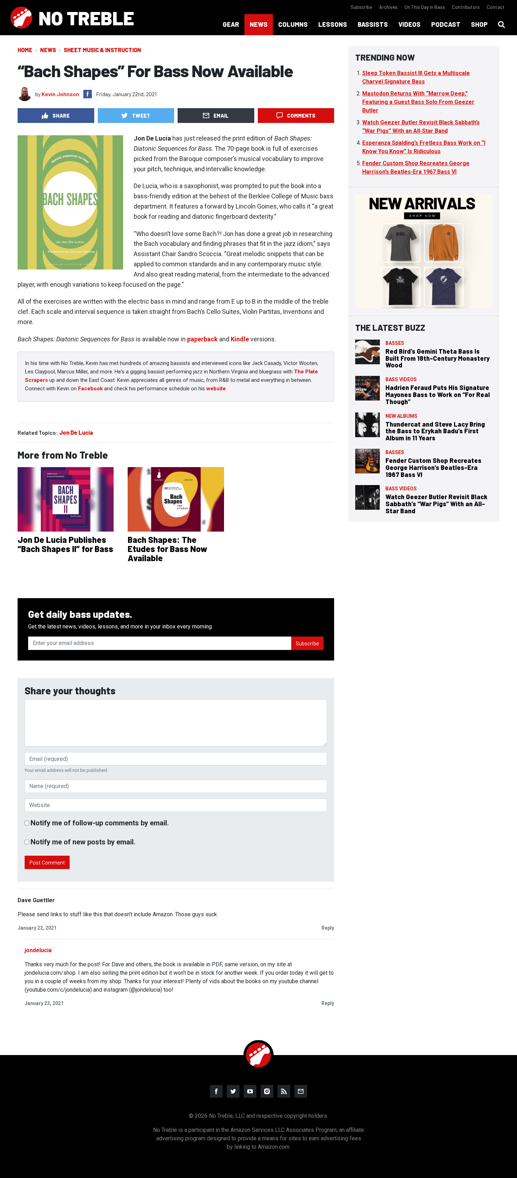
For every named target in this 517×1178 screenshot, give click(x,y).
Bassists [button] (373, 24)
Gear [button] (231, 24)
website (216, 388)
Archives (388, 7)
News (48, 49)
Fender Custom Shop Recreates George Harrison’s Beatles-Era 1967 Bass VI (433, 467)
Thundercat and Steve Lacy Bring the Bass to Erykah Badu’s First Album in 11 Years (435, 431)
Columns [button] (293, 24)
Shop (479, 24)
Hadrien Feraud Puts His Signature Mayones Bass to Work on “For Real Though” (437, 394)
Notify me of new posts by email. (83, 842)
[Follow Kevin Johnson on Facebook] (87, 94)
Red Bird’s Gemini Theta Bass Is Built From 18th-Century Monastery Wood (437, 358)
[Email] (300, 1091)
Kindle (240, 339)
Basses (394, 343)
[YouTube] (250, 1091)
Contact (496, 7)
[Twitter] (233, 1091)
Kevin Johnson (60, 94)
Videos (409, 24)
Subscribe (361, 7)
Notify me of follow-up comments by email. (100, 823)
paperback (202, 339)
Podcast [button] (445, 24)
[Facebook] (216, 1091)
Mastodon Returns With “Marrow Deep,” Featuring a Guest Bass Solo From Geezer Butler (418, 102)
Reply (327, 928)
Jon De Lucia (76, 432)
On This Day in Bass (424, 7)
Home (25, 49)
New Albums (401, 416)
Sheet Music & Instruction (102, 49)
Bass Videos (401, 379)
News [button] (259, 24)
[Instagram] (267, 1091)
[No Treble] (72, 18)
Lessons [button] (332, 24)
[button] (501, 24)
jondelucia (38, 950)
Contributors (466, 7)
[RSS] (283, 1091)
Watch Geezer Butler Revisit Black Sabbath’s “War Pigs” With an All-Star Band (436, 504)
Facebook (90, 388)
